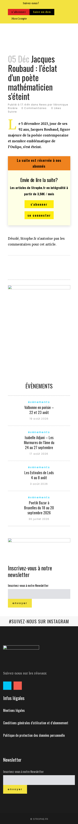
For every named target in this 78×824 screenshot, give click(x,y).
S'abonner (18, 12)
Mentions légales (14, 710)
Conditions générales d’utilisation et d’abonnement (35, 722)
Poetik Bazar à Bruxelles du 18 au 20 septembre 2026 (39, 507)
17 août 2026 (39, 454)
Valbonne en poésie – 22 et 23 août (39, 410)
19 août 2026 (39, 418)
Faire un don (42, 12)
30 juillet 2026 (39, 519)
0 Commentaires (34, 108)
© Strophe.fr (39, 819)
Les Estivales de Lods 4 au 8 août (39, 475)
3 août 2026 (39, 484)
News (43, 104)
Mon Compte (19, 18)
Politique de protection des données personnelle (34, 735)
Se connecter (39, 215)
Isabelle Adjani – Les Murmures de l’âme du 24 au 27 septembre (39, 442)
